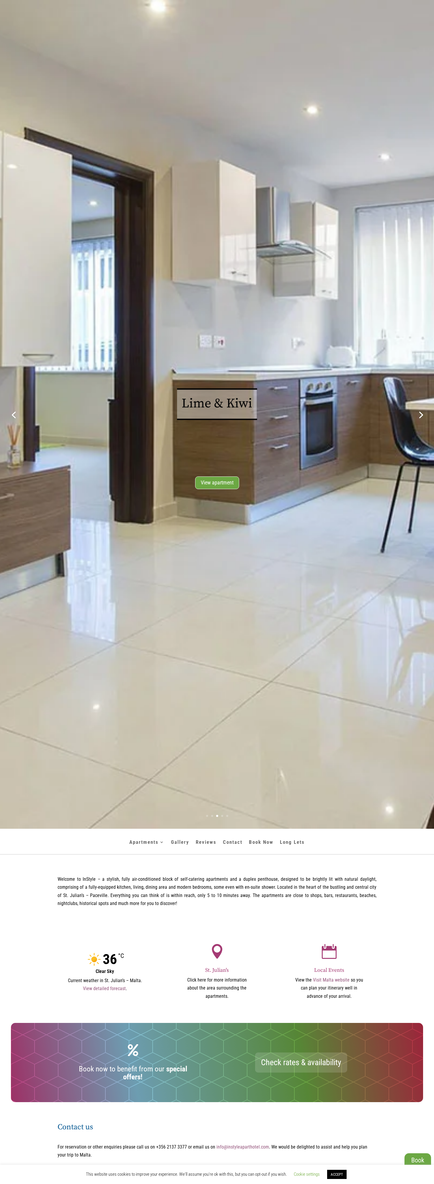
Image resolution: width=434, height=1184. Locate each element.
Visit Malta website (331, 980)
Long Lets (292, 842)
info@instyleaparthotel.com (242, 1147)
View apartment (217, 482)
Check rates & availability (301, 1062)
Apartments (144, 842)
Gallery (180, 842)
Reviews (206, 842)
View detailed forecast (104, 988)
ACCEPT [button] (337, 1174)
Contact (232, 842)
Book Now (261, 842)
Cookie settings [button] (307, 1174)
